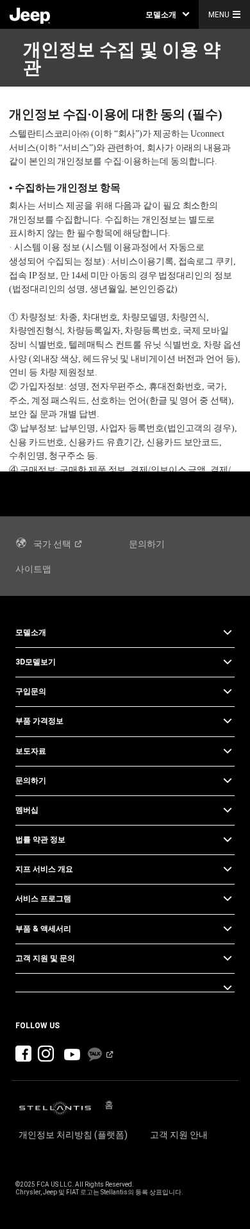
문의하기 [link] (147, 543)
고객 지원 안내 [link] (179, 1134)
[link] (30, 14)
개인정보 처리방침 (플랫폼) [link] (73, 1134)
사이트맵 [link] (33, 568)
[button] (167, 14)
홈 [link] (108, 1104)
